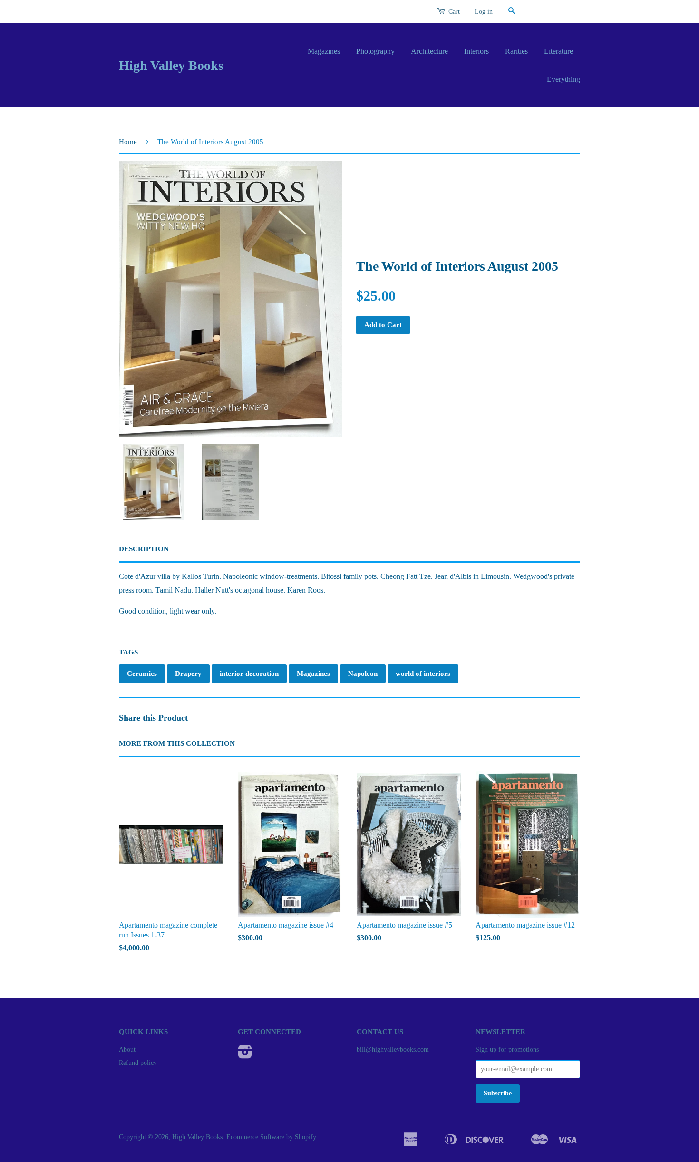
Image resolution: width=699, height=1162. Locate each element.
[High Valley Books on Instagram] (245, 1055)
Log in (484, 11)
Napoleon (363, 673)
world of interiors (423, 673)
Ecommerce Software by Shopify (271, 1137)
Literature (558, 51)
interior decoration (249, 673)
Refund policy (138, 1062)
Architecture (429, 51)
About (127, 1049)
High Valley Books (171, 65)
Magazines (324, 51)
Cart (453, 11)
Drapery (188, 673)
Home (128, 142)
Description (144, 549)
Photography (375, 51)
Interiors (476, 51)
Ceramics (142, 673)
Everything (563, 79)
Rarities (516, 51)
